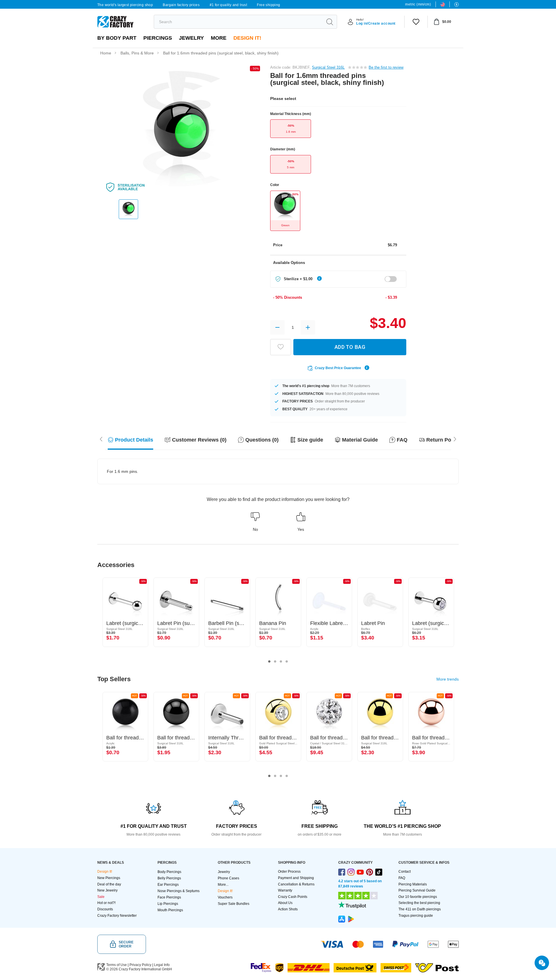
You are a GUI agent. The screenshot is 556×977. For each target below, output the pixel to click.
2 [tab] (275, 661)
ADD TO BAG (349, 347)
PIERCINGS (157, 38)
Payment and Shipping (296, 878)
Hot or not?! (106, 903)
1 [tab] (269, 661)
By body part (116, 38)
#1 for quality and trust (228, 5)
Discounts (105, 909)
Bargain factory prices (181, 5)
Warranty (285, 890)
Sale (101, 897)
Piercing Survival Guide (417, 890)
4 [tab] (287, 661)
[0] (416, 22)
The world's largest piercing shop (125, 5)
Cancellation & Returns (296, 884)
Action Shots (288, 909)
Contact (404, 872)
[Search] (329, 21)
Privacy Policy (140, 965)
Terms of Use (116, 965)
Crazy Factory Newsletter (117, 916)
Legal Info (162, 965)
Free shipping (268, 5)
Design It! (247, 38)
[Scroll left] (455, 438)
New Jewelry (107, 890)
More (218, 38)
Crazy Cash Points (292, 897)
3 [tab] (281, 661)
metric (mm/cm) (418, 4)
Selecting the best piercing (419, 903)
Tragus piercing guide (415, 916)
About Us (285, 903)
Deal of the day (109, 884)
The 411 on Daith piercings (419, 909)
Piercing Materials (412, 884)
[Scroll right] (101, 438)
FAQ (401, 878)
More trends (447, 679)
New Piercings (108, 878)
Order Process (289, 872)
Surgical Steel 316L (328, 67)
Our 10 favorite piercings (417, 897)
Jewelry (191, 38)
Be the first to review (386, 67)
